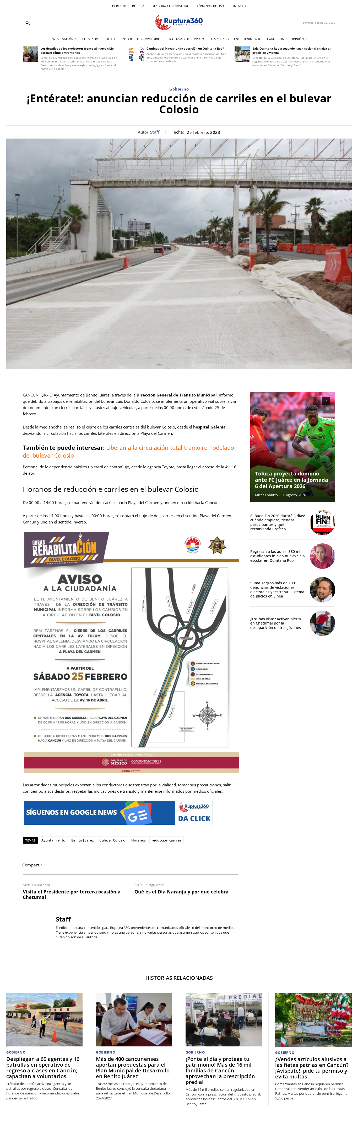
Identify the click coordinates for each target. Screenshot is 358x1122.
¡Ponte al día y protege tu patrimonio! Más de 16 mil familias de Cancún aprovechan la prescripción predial (220, 1070)
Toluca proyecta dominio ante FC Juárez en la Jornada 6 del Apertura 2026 (291, 480)
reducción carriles (166, 840)
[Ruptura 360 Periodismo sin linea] (179, 22)
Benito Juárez (82, 840)
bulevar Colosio (112, 840)
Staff (155, 132)
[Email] (89, 865)
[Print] (101, 865)
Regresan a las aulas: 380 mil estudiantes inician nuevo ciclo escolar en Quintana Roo (277, 556)
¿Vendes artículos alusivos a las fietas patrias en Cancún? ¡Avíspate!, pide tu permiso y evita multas (312, 1068)
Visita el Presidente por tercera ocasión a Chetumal (72, 894)
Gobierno (179, 89)
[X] (64, 865)
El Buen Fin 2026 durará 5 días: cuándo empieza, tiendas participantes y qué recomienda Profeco (277, 522)
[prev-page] (317, 401)
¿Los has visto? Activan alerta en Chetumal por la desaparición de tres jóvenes (275, 623)
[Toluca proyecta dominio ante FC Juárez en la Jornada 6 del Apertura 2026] (292, 447)
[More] (125, 865)
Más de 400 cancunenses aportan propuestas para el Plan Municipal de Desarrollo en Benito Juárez (133, 1067)
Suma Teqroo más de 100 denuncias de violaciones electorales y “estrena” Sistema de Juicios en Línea (277, 589)
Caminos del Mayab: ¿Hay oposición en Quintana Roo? (185, 48)
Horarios (138, 840)
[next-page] (326, 401)
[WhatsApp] (77, 865)
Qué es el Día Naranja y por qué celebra (181, 892)
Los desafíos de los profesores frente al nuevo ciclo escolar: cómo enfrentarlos (77, 50)
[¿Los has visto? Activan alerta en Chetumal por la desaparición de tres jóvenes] (322, 623)
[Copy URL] (113, 865)
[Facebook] (52, 865)
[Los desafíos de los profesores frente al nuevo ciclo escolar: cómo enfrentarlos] (30, 54)
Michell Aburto (266, 495)
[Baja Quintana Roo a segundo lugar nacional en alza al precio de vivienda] (242, 54)
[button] (27, 23)
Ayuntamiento (53, 840)
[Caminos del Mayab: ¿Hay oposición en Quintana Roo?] (136, 54)
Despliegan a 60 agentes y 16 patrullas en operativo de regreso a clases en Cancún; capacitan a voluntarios (42, 1067)
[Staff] (35, 927)
